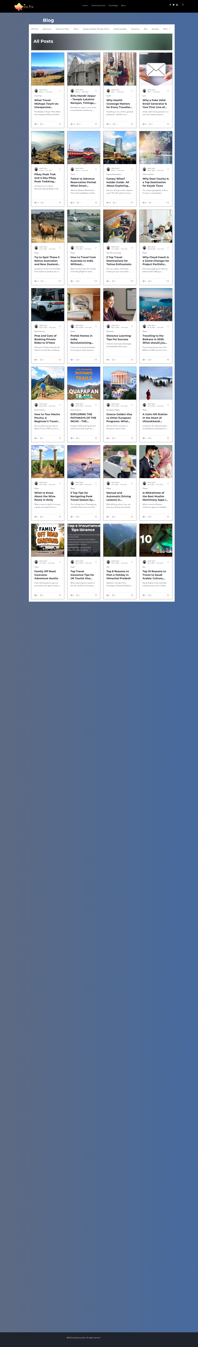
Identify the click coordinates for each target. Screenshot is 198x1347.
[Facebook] (170, 4)
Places (36, 253)
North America (39, 331)
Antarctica (135, 29)
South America (39, 410)
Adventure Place (62, 29)
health (108, 96)
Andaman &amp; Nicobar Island (96, 29)
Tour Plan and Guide (113, 253)
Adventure (47, 29)
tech (144, 96)
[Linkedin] (177, 4)
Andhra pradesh (120, 29)
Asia (145, 29)
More (165, 29)
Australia (155, 29)
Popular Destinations (113, 174)
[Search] (182, 4)
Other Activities (148, 174)
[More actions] (60, 90)
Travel (72, 174)
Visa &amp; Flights (113, 410)
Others (145, 488)
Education (110, 331)
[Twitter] (173, 4)
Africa (76, 29)
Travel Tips (38, 96)
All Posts (34, 29)
